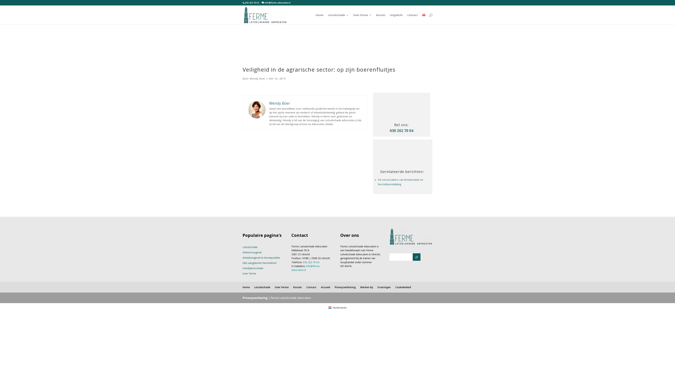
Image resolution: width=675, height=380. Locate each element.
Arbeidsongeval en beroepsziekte (261, 257)
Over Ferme (360, 15)
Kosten (380, 15)
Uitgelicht (396, 15)
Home (319, 15)
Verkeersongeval (252, 252)
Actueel (325, 287)
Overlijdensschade (253, 268)
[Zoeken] (417, 257)
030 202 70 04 (252, 2)
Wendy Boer (257, 78)
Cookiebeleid (403, 287)
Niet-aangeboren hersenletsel (259, 263)
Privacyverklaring (345, 287)
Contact (412, 15)
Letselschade (336, 15)
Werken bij (366, 287)
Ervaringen (384, 287)
